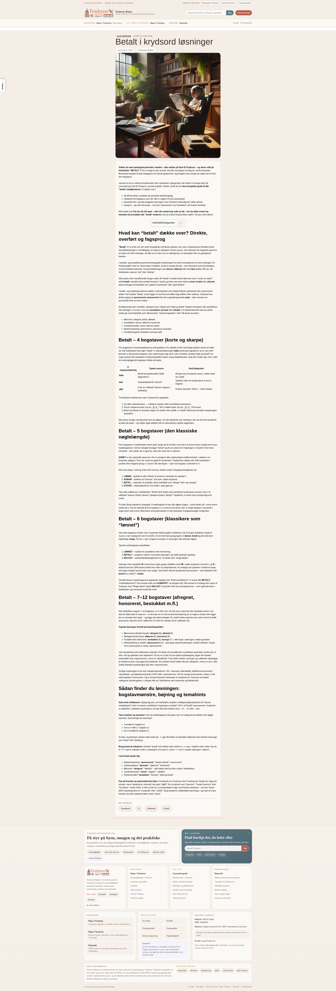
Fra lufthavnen (143, 852)
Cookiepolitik (171, 928)
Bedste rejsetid (221, 890)
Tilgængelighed (172, 936)
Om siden (146, 921)
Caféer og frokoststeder (182, 882)
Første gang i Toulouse (210, 3)
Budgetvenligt (206, 971)
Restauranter (128, 852)
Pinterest (152, 808)
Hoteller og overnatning (182, 890)
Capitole (222, 855)
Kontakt (169, 921)
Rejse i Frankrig (157, 23)
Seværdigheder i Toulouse (141, 878)
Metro (199, 855)
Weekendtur (182, 971)
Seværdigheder (94, 852)
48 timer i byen (158, 852)
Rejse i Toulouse (103, 23)
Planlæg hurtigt (243, 13)
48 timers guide (136, 898)
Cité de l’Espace (95, 858)
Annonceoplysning (150, 936)
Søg (230, 13)
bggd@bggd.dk (208, 941)
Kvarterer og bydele (138, 882)
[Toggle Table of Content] (179, 223)
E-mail (166, 808)
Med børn (193, 971)
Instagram (113, 894)
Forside (236, 23)
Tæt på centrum (179, 898)
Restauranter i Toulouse (182, 878)
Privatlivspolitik (246, 23)
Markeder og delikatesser (183, 886)
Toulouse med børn (223, 898)
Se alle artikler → (93, 905)
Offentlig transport (222, 886)
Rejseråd (183, 23)
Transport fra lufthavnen (225, 882)
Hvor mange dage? (223, 894)
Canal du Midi (228, 971)
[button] (2, 85)
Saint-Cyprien (210, 855)
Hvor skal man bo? (228, 3)
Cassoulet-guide (245, 3)
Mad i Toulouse (242, 971)
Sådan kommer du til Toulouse (227, 878)
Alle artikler (117, 23)
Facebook (125, 808)
